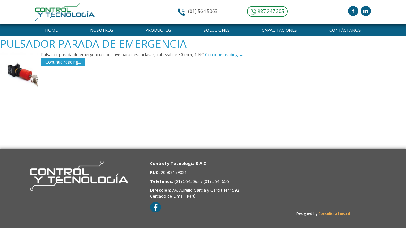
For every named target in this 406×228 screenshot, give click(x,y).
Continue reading (224, 54)
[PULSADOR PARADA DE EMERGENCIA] (19, 71)
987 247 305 (270, 11)
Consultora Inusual (334, 213)
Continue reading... (63, 62)
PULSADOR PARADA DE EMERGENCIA (93, 44)
